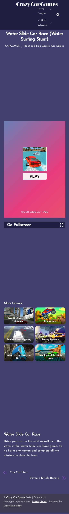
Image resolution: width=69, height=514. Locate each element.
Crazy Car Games (15, 497)
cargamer (12, 46)
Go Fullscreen (19, 225)
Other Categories (42, 22)
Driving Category (42, 11)
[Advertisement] (34, 85)
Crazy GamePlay (13, 506)
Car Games (57, 46)
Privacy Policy (39, 501)
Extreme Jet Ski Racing (44, 478)
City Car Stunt (19, 472)
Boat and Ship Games (37, 46)
